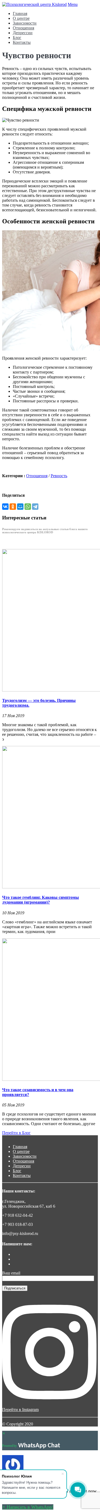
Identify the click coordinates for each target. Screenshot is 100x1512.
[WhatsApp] (28, 506)
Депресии (22, 1166)
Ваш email (11, 1273)
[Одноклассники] (13, 506)
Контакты (22, 42)
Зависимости (25, 23)
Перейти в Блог (16, 1132)
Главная (20, 13)
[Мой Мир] (20, 506)
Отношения (23, 28)
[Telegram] (35, 506)
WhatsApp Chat (39, 1446)
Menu (73, 4)
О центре (21, 18)
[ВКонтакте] (5, 506)
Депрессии (23, 32)
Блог (17, 37)
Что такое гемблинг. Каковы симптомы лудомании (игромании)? (40, 899)
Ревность (59, 475)
